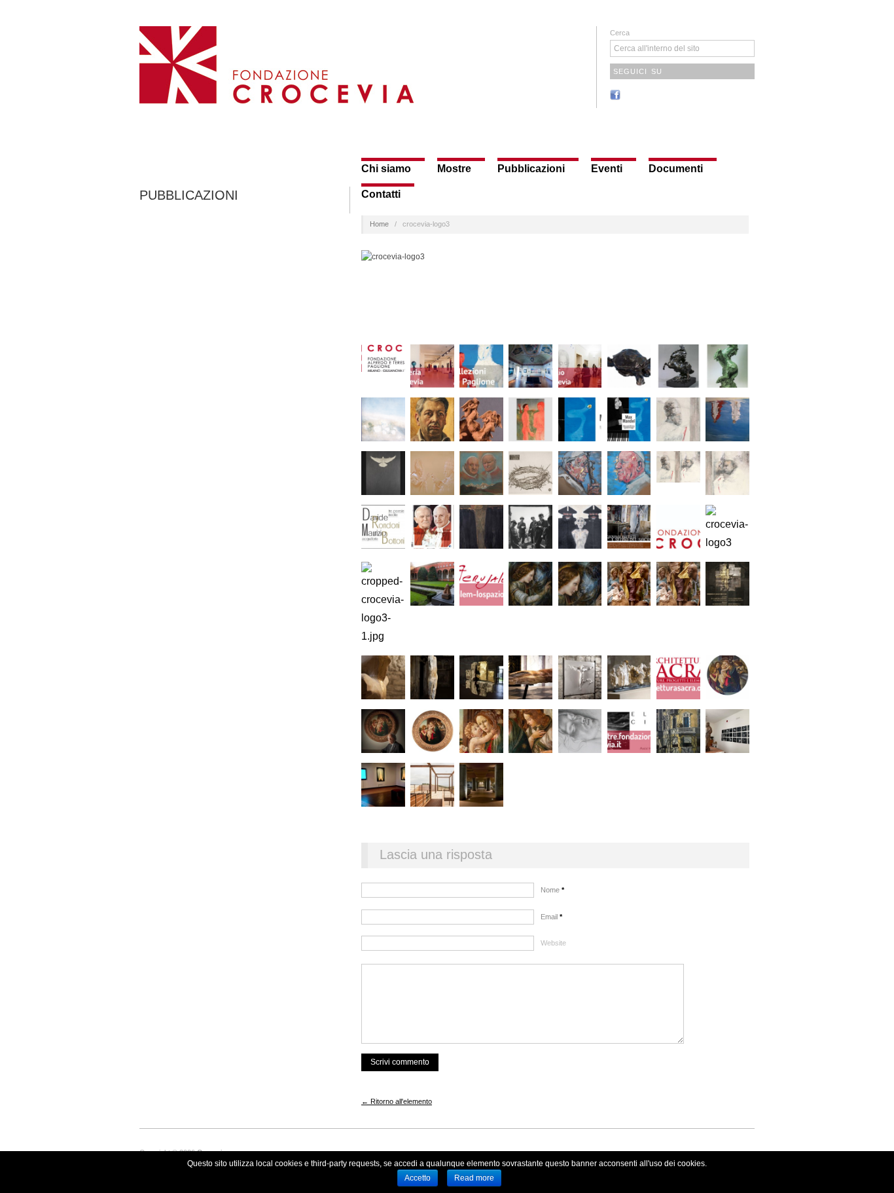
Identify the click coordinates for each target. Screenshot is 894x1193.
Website (553, 943)
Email (551, 917)
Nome (552, 890)
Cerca (620, 33)
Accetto (417, 1178)
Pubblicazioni (531, 169)
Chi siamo (386, 169)
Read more (474, 1178)
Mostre (454, 169)
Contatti (381, 194)
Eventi (606, 169)
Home (379, 224)
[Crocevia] (276, 63)
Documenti (676, 169)
